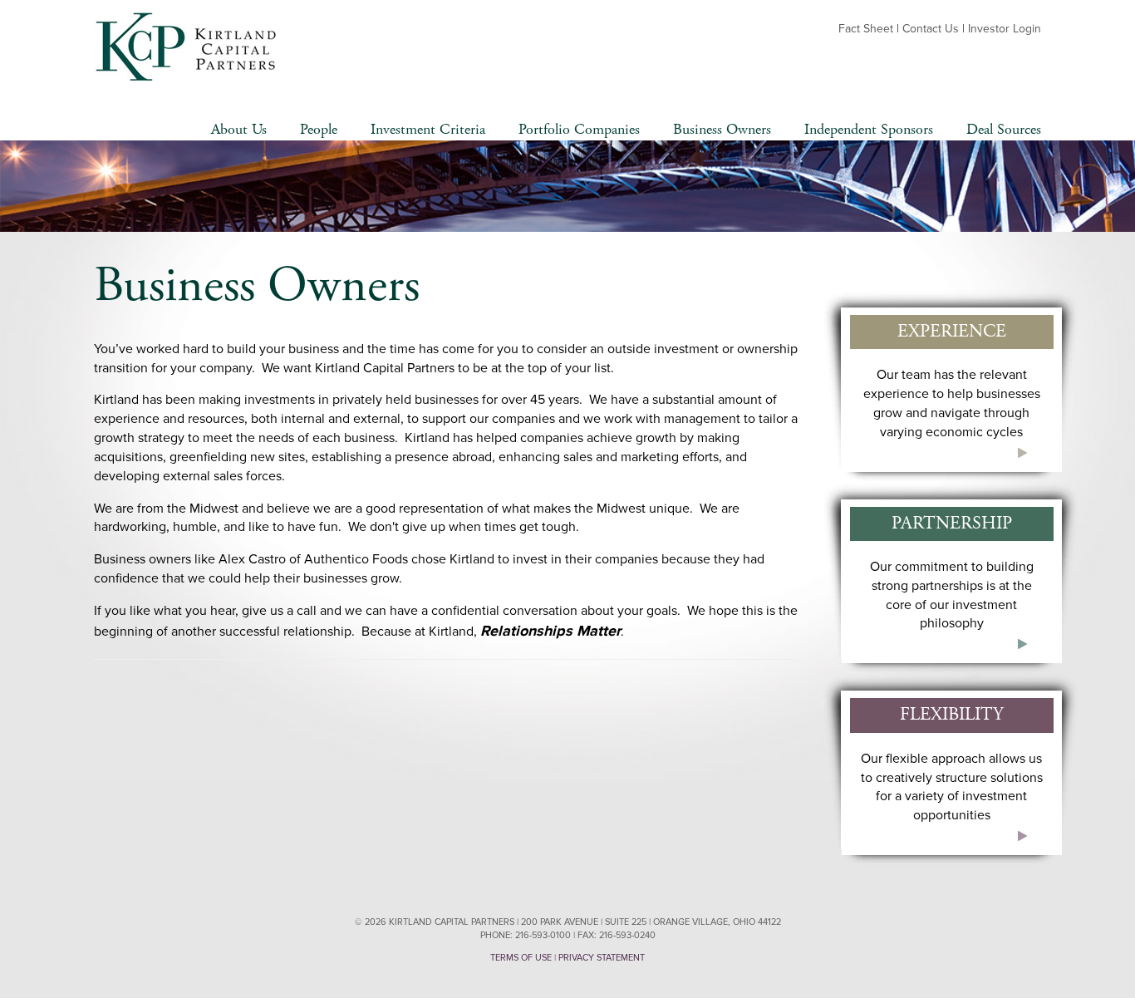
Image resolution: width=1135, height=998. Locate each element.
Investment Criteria (428, 129)
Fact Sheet (865, 29)
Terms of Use (521, 957)
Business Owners (722, 129)
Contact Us (930, 29)
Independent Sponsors (868, 129)
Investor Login (1004, 29)
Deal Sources (1003, 129)
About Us (239, 129)
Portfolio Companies (579, 129)
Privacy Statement (601, 957)
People (318, 129)
